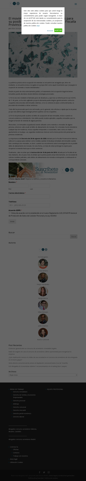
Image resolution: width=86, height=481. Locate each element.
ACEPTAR (58, 30)
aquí (38, 26)
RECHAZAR (50, 31)
